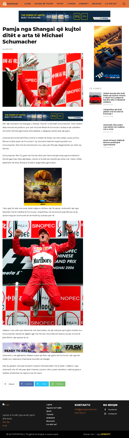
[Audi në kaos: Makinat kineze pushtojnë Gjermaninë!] (95, 145)
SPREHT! (105, 434)
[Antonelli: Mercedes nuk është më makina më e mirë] (95, 130)
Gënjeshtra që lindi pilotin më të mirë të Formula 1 (113, 111)
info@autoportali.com (86, 409)
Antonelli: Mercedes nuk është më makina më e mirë (113, 127)
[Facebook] (105, 410)
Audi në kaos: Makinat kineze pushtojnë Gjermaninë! (113, 142)
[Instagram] (105, 414)
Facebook (112, 410)
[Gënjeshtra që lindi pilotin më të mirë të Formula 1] (95, 114)
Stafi (5, 426)
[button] (123, 3)
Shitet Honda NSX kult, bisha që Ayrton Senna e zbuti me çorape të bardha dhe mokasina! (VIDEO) (114, 97)
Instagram (112, 414)
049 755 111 (80, 413)
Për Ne (6, 422)
